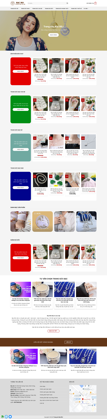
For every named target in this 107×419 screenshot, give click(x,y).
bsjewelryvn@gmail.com (21, 391)
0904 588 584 (30, 389)
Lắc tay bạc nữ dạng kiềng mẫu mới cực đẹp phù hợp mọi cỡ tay (40, 152)
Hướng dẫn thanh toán (46, 394)
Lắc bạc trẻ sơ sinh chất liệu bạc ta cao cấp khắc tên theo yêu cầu (40, 76)
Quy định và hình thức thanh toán (49, 400)
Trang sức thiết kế (76, 8)
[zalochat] (6, 416)
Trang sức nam (25, 8)
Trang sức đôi (49, 8)
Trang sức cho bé (37, 8)
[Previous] (35, 68)
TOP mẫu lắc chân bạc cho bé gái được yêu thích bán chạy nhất (42, 300)
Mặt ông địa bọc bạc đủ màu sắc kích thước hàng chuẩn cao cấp (56, 190)
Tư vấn (85, 8)
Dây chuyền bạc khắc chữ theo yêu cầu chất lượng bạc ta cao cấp (56, 152)
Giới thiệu (42, 386)
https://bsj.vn (19, 393)
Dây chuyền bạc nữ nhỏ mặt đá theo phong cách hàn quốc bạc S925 (72, 152)
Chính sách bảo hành (45, 389)
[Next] (93, 68)
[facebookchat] (10, 416)
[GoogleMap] (82, 398)
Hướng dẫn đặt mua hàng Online (49, 397)
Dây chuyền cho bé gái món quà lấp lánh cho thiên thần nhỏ (56, 76)
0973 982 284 (21, 389)
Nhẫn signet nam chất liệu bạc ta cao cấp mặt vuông (88, 189)
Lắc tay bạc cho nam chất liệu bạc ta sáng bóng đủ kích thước (72, 190)
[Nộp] (67, 3)
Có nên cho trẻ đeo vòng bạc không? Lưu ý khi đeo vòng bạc (21, 299)
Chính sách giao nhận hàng (47, 392)
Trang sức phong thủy (62, 8)
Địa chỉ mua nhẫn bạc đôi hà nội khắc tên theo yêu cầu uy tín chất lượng (86, 300)
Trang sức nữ (14, 8)
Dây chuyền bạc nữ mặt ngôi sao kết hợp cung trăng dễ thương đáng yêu (88, 152)
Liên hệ (42, 403)
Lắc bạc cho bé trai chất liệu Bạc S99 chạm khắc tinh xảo (88, 76)
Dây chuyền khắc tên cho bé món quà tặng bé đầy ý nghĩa (72, 76)
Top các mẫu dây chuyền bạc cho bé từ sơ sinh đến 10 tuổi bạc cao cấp (64, 300)
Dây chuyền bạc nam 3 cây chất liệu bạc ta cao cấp (40, 190)
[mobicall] (2, 416)
